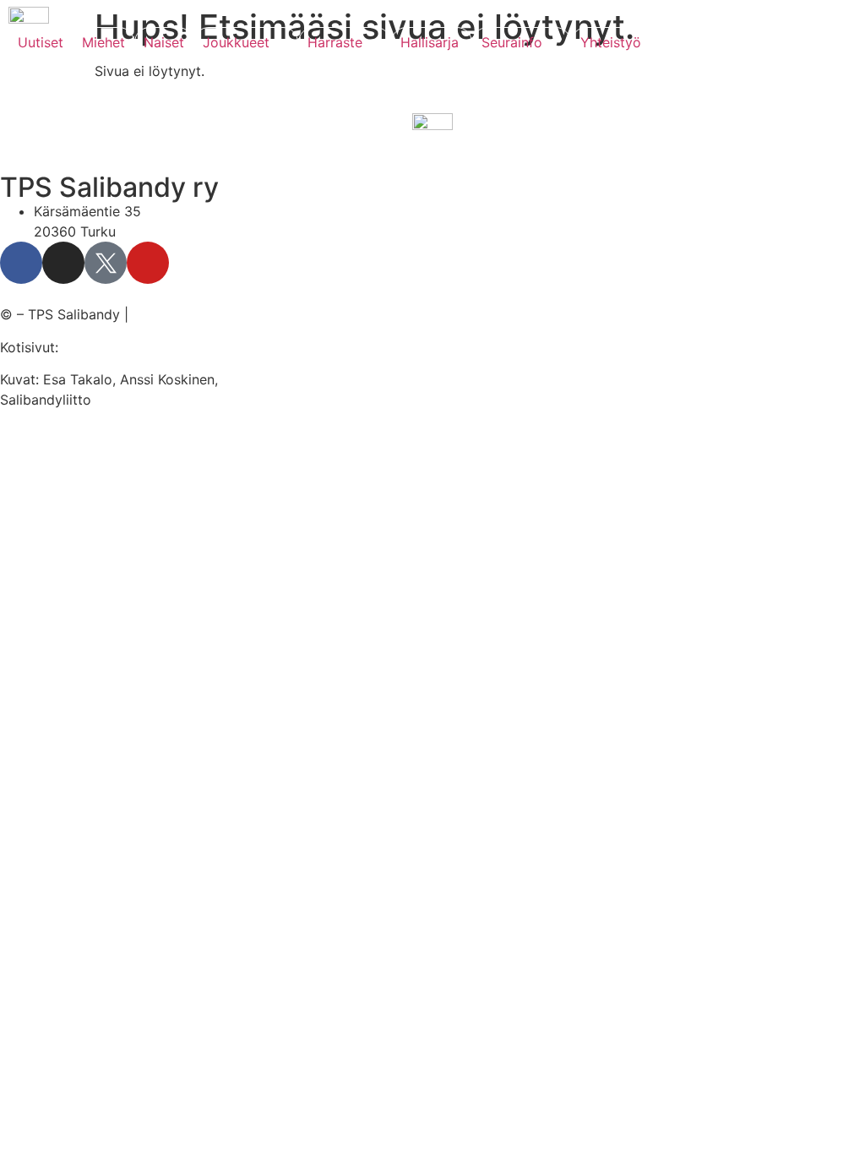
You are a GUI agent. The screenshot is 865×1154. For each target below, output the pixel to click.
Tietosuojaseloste (189, 314)
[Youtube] (148, 263)
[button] (245, 42)
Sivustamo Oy (107, 347)
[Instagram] (63, 263)
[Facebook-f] (21, 263)
